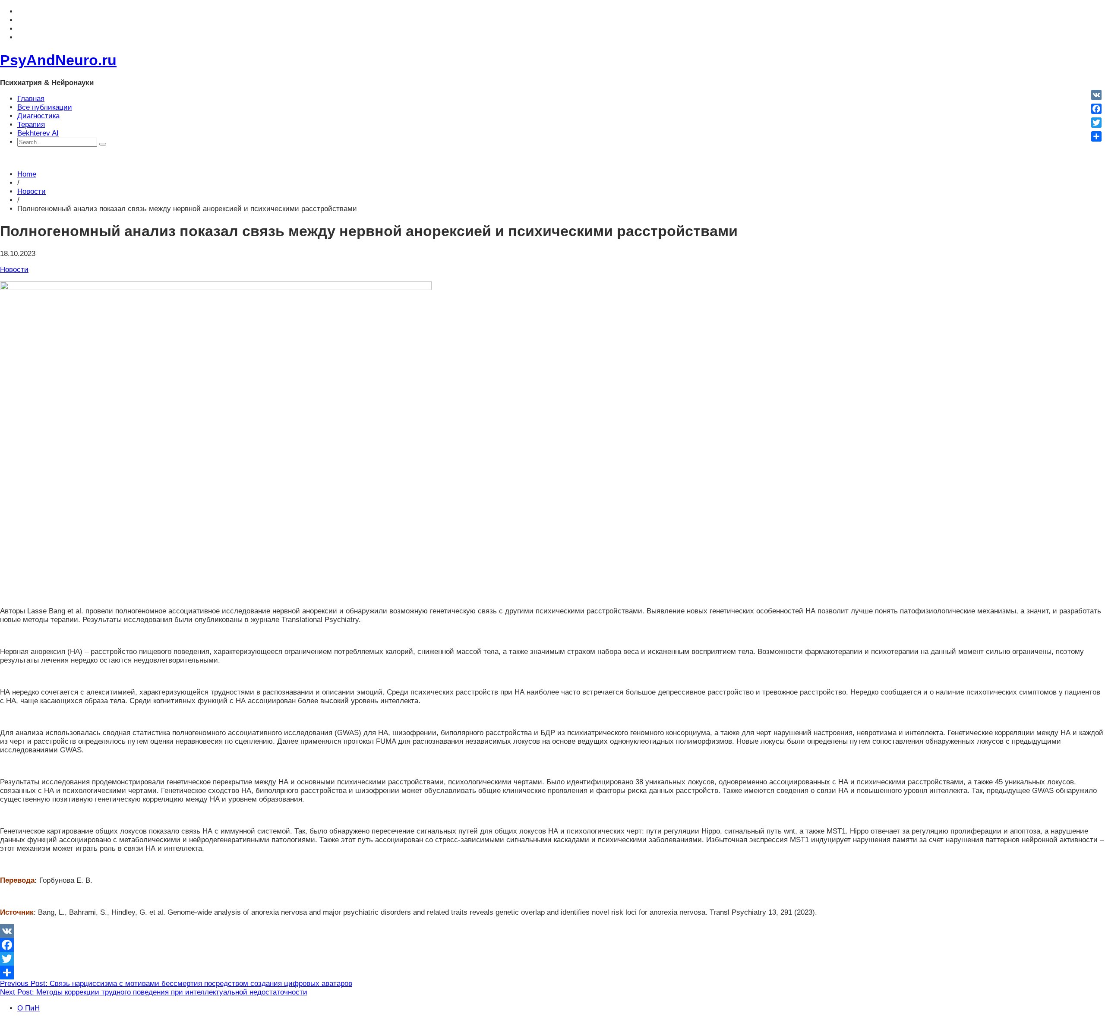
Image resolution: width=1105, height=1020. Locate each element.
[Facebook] (552, 945)
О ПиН (28, 1008)
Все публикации (44, 107)
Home (26, 174)
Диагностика (38, 116)
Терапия (31, 124)
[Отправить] (552, 972)
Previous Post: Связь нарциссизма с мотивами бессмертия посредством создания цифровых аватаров (176, 983)
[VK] (552, 931)
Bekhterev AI (38, 133)
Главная (30, 99)
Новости (31, 191)
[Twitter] (552, 959)
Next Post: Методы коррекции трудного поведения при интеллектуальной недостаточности (153, 992)
